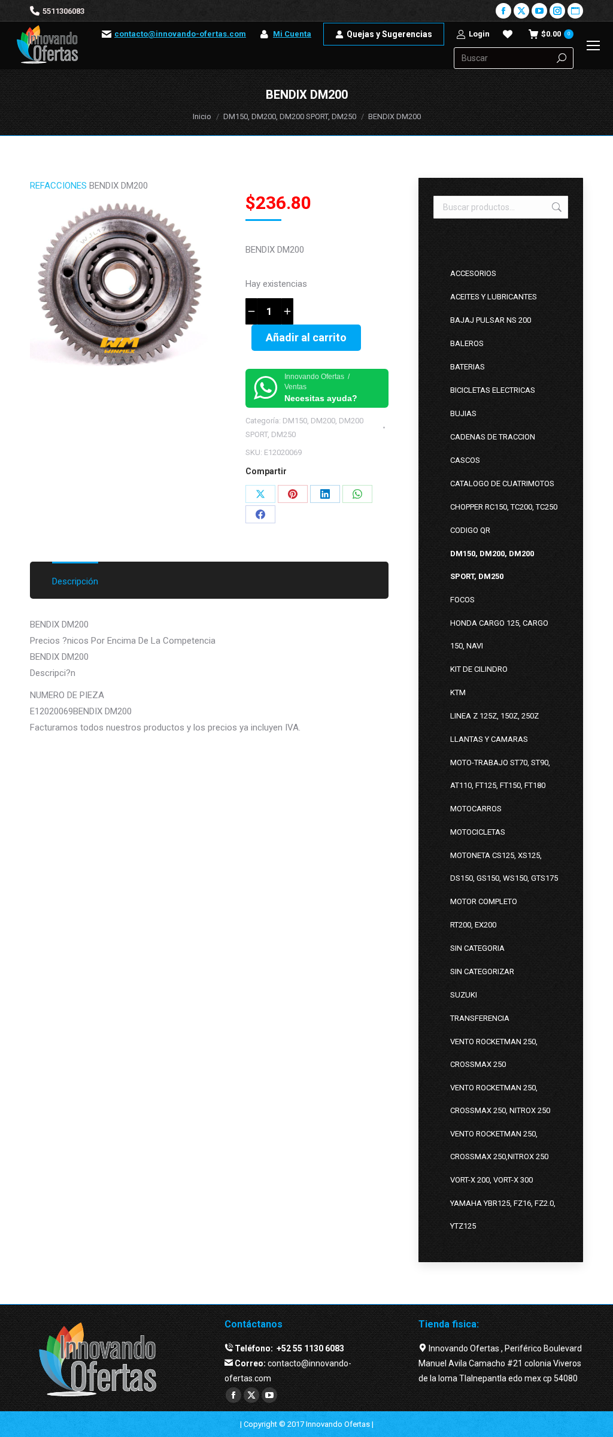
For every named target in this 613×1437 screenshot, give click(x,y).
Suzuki (463, 994)
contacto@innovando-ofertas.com (180, 33)
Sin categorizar (482, 971)
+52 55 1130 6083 (309, 1348)
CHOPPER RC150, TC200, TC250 (503, 506)
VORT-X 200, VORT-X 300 (491, 1179)
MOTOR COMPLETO (483, 901)
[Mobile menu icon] (593, 45)
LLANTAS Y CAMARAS (489, 739)
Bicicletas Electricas (492, 390)
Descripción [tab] (75, 581)
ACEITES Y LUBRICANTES (493, 296)
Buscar (556, 207)
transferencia (479, 1018)
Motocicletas (477, 831)
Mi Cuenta (292, 33)
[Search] (561, 58)
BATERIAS (467, 366)
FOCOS (462, 599)
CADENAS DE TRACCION (492, 436)
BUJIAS (463, 413)
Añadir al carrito (306, 337)
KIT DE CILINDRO (479, 669)
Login (479, 33)
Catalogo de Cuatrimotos (502, 483)
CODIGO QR (470, 530)
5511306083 (63, 11)
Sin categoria (477, 948)
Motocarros (476, 808)
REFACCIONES (58, 185)
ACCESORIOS (473, 273)
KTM (458, 692)
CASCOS (465, 460)
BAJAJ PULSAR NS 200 (490, 320)
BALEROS (467, 343)
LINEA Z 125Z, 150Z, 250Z (494, 715)
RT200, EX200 (473, 924)
